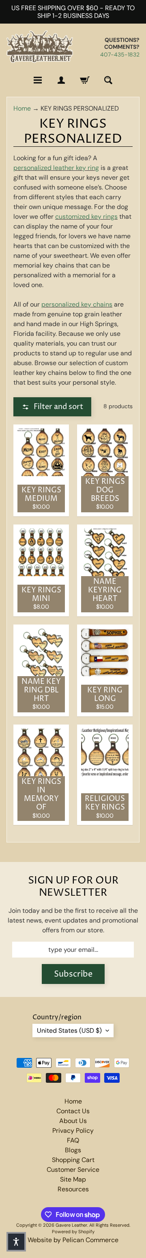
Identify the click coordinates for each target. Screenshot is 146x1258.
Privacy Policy (73, 1130)
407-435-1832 (120, 54)
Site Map (73, 1179)
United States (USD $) (69, 1030)
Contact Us (73, 1111)
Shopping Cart (73, 1160)
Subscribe (73, 974)
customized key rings (86, 216)
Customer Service (73, 1169)
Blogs (73, 1150)
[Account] (61, 80)
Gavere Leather (71, 1225)
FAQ (73, 1140)
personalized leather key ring (56, 167)
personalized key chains (76, 304)
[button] (52, 406)
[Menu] (38, 80)
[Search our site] (108, 80)
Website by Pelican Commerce (73, 1240)
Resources (73, 1189)
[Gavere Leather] (39, 46)
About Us (73, 1121)
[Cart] (85, 80)
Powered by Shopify (73, 1231)
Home (22, 108)
